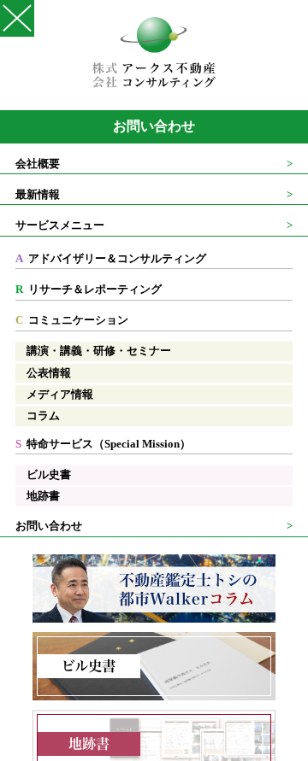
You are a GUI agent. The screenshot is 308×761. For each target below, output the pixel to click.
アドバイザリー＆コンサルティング (110, 259)
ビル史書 (49, 475)
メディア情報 (60, 395)
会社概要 (37, 164)
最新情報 (37, 195)
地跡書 (43, 496)
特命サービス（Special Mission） (103, 444)
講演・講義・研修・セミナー (99, 351)
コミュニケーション (71, 320)
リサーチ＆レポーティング (88, 290)
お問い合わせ (154, 126)
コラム (43, 416)
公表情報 (49, 373)
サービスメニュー (59, 225)
